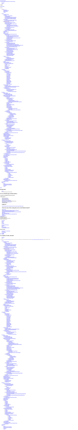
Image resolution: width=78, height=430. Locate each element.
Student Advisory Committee (10, 347)
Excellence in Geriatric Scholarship (11, 283)
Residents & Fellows (6, 10)
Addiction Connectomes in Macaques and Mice (13, 270)
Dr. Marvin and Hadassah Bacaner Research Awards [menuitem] (13, 37)
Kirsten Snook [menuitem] (9, 80)
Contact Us (3, 220)
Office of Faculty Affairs (8, 250)
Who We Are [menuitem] (8, 26)
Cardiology (6, 410)
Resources (8, 353)
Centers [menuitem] (9, 173)
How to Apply (9, 354)
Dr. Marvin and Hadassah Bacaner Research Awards (13, 280)
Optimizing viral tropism (10, 261)
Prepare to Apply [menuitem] (6, 84)
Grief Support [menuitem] (8, 151)
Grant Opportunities (9, 373)
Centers (9, 416)
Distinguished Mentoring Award (11, 285)
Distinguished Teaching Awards (11, 286)
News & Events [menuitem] (10, 175)
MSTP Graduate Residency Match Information (14, 352)
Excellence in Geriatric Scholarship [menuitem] (11, 40)
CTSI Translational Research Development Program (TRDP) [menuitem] (14, 130)
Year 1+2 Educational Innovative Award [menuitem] (12, 46)
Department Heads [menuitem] (7, 16)
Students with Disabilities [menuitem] (10, 121)
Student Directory (9, 346)
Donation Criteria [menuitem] (7, 145)
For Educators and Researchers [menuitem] (9, 141)
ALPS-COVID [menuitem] (7, 163)
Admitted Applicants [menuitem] (7, 88)
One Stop (3, 2)
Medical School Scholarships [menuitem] (10, 54)
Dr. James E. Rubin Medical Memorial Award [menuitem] (13, 35)
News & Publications (9, 350)
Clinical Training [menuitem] (10, 99)
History (4, 275)
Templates (6, 403)
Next (6, 202)
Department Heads (7, 243)
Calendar (6, 366)
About (3, 240)
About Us (5, 312)
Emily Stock (8, 318)
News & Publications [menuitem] (9, 107)
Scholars (9, 419)
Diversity (3, 223)
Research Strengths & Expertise (8, 408)
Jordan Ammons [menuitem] (9, 78)
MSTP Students (7, 362)
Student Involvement (8, 381)
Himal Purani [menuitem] (8, 76)
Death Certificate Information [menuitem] (10, 150)
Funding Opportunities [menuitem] (6, 155)
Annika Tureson (9, 316)
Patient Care (3, 424)
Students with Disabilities (10, 364)
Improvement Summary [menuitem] (8, 137)
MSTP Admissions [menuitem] (7, 111)
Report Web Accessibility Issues (39, 239)
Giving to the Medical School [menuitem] (7, 62)
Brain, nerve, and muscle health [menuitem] (9, 63)
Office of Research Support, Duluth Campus (11, 247)
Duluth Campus (6, 246)
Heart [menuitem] (6, 65)
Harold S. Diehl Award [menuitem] (10, 50)
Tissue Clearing (9, 263)
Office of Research (6, 396)
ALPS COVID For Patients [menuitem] (10, 164)
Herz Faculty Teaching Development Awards (11, 276)
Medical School (2, 6)
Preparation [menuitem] (9, 127)
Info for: (3, 9)
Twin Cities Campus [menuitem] (6, 14)
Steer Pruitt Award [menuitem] (9, 39)
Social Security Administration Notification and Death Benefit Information (16, 393)
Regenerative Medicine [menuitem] (8, 67)
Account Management (10, 295)
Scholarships (6, 310)
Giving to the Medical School (7, 305)
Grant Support (8, 251)
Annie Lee (8, 315)
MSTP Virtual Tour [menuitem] (9, 119)
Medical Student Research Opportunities (12, 252)
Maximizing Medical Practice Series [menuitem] (9, 60)
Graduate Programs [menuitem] (6, 133)
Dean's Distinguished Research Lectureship (10, 244)
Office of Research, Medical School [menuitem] (9, 27)
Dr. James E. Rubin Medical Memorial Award (13, 278)
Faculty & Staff (6, 11)
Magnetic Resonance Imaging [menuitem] (9, 170)
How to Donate (7, 389)
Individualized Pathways (7, 377)
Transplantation (7, 311)
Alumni (3, 221)
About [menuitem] (3, 13)
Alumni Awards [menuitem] (7, 47)
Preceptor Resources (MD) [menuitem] (8, 94)
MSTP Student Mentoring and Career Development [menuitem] (15, 101)
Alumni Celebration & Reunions (9, 301)
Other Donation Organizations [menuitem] (11, 148)
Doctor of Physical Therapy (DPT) (8, 337)
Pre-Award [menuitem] (5, 157)
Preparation (9, 370)
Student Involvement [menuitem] (8, 138)
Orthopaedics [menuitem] (7, 66)
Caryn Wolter (8, 317)
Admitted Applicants (7, 331)
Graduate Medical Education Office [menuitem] (9, 29)
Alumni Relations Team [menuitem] (8, 59)
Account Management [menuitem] (10, 52)
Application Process (6, 330)
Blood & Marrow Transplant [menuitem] (9, 166)
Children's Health (7, 307)
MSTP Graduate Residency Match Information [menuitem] (14, 109)
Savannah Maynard (9, 326)
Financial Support (9, 360)
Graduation (8, 256)
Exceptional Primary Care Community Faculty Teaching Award (15, 287)
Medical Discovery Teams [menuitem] (7, 179)
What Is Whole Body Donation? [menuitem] (9, 142)
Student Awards (7, 277)
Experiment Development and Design (11, 266)
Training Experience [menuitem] (9, 98)
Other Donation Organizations (11, 391)
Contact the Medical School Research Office (11, 397)
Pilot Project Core (7, 272)
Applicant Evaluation (11, 358)
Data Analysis (8, 268)
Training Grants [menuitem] (7, 161)
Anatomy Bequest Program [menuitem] (7, 140)
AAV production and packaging (11, 260)
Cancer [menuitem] (6, 64)
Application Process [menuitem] (6, 87)
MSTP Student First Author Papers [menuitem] (12, 108)
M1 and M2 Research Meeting (11, 367)
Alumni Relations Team (8, 302)
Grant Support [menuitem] (8, 24)
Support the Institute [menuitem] (11, 177)
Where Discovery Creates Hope (8, 427)
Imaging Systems (9, 264)
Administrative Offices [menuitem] (6, 21)
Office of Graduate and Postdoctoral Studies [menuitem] (10, 30)
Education (6, 401)
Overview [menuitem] (8, 97)
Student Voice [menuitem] (7, 139)
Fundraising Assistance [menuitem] (10, 53)
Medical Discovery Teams (7, 422)
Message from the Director (10, 340)
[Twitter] (1, 233)
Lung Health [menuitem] (6, 178)
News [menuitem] (2, 182)
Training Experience (9, 341)
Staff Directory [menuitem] (9, 105)
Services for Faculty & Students (9, 294)
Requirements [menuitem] (10, 112)
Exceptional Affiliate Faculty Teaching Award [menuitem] (13, 44)
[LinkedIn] (3, 233)
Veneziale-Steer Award (10, 279)
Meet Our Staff (9, 387)
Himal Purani (8, 319)
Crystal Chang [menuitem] (9, 75)
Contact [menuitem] (5, 61)
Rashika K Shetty (9, 324)
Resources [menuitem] (8, 110)
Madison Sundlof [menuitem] (9, 81)
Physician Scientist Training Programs (12, 363)
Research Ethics (6, 398)
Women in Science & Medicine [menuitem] (11, 128)
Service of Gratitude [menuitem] (7, 153)
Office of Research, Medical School (9, 254)
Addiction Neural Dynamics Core (9, 265)
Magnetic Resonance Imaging (9, 413)
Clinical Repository (6, 423)
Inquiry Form (8, 390)
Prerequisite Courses (7, 328)
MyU (2, 3)
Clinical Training (10, 342)
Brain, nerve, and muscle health (9, 306)
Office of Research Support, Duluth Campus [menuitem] (11, 23)
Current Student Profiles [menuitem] (8, 72)
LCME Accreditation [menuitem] (6, 136)
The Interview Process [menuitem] (11, 116)
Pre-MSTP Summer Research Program (12, 361)
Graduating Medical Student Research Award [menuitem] (12, 36)
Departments (5, 258)
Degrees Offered (6, 335)
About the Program (7, 339)
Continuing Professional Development (8, 378)
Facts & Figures (7, 314)
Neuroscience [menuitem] (7, 171)
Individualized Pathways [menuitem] (7, 134)
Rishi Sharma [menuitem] (8, 82)
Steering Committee (9, 348)
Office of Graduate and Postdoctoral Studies (10, 257)
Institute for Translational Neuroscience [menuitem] (12, 172)
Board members (9, 300)
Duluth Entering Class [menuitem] (10, 90)
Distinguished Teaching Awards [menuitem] (11, 43)
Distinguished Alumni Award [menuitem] (10, 48)
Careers (3, 222)
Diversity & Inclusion (6, 304)
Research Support (6, 399)
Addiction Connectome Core (9, 269)
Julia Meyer (8, 322)
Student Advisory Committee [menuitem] (10, 104)
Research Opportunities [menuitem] (8, 129)
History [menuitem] (4, 32)
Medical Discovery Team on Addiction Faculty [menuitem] (11, 180)
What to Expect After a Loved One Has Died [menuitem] (11, 149)
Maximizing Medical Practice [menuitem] (10, 58)
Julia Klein (8, 321)
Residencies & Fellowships (7, 376)
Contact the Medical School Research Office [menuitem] (11, 154)
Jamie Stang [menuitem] (8, 77)
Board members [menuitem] (9, 57)
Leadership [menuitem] (9, 174)
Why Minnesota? (7, 313)
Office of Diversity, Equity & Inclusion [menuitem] (10, 22)
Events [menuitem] (4, 186)
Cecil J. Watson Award (10, 284)
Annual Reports (4, 232)
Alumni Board (7, 299)
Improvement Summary (8, 380)
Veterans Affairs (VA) (8, 404)
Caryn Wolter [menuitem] (8, 74)
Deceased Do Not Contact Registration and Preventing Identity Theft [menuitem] (15, 152)
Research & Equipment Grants (11, 296)
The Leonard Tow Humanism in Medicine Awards (13, 288)
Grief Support (8, 394)
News (2, 425)
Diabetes (6, 411)
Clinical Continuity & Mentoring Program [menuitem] (12, 122)
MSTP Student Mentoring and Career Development (15, 344)
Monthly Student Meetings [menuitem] (10, 125)
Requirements (10, 355)
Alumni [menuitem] (5, 56)
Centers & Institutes (6, 259)
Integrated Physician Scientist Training (13, 343)
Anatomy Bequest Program (7, 383)
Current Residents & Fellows (5, 227)
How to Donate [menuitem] (7, 146)
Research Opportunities (8, 372)
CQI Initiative (7, 379)
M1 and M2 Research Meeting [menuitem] (11, 124)
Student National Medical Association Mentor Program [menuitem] (12, 86)
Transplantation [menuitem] (7, 68)
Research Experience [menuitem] (12, 113)
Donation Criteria (7, 388)
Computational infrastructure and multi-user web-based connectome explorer (16, 271)
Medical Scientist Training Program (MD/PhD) (10, 338)
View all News (4, 215)
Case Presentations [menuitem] (9, 126)
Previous (3, 202)
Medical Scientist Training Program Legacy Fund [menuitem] (11, 132)
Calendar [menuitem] (6, 123)
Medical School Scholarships (10, 297)
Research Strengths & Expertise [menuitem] (8, 165)
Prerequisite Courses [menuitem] (7, 85)
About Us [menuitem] (6, 158)
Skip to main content (3, 0)
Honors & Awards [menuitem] (6, 33)
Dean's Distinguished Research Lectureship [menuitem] (10, 17)
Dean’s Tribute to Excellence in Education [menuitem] (10, 18)
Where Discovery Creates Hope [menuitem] (8, 184)
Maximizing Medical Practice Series (9, 303)
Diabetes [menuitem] (6, 168)
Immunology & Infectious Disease (9, 412)
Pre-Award (5, 400)
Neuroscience (7, 414)
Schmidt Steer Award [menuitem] (9, 38)
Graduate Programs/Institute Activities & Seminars (13, 371)
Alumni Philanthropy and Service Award (12, 290)
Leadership (5, 242)
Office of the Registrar (8, 255)
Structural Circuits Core (8, 262)
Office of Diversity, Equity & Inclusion (10, 249)
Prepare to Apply (6, 327)
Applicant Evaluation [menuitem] (11, 115)
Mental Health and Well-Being (11, 365)
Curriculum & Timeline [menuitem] (11, 100)
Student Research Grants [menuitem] (10, 55)
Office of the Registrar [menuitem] (8, 28)
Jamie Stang (8, 320)
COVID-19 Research (6, 405)
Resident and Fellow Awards (9, 282)
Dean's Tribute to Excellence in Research (10, 245)
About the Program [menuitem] (7, 96)
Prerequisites (11, 357)
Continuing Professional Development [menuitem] (8, 135)
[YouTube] (2, 233)
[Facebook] (0, 233)
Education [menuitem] (3, 92)
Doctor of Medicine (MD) (7, 336)
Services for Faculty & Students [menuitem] (9, 51)
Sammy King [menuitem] (8, 83)
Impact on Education (9, 385)
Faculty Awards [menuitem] (7, 42)
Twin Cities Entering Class (10, 332)
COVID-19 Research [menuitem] (6, 162)
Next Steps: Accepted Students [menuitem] (12, 91)
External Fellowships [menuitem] (9, 102)
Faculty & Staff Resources (5, 224)
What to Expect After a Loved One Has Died (11, 392)
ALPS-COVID (7, 406)
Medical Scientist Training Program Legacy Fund (11, 375)
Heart (6, 308)
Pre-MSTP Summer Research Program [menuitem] (12, 118)
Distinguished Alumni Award (10, 291)
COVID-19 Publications (8, 407)
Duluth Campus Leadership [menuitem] (8, 15)
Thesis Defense (10, 351)
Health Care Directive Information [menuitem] (11, 147)
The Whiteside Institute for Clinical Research (12, 253)
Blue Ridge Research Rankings (8, 426)
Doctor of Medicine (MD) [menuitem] (7, 93)
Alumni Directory (9, 349)
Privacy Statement (34, 239)
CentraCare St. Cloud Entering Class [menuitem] (11, 89)
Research (3, 382)
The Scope (3, 231)
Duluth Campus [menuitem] (6, 19)
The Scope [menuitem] (5, 185)
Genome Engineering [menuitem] (8, 169)
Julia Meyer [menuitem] (8, 79)
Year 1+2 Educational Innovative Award (12, 289)
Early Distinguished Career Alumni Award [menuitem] (12, 49)
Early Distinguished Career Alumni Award (12, 292)
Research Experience (12, 356)
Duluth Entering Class (10, 333)
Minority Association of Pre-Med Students (10, 329)
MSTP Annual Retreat (10, 368)
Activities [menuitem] (8, 103)
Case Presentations (9, 369)
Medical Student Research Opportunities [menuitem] (12, 25)
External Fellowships (9, 345)
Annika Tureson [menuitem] (9, 73)
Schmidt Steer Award (9, 281)
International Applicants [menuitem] (13, 114)
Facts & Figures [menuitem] (7, 71)
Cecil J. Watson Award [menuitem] (10, 41)
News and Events (7, 274)
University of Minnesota (8, 239)
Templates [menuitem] (6, 160)
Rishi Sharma (8, 325)
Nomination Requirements (10, 293)
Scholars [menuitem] (9, 176)
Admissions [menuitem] (3, 69)
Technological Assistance (10, 267)
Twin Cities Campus (6, 241)
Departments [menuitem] (5, 31)
